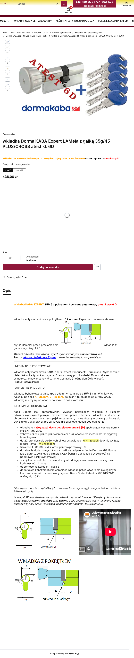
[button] (64, 4)
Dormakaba (9, 134)
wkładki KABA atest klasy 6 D (88, 32)
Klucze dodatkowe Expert (39, 357)
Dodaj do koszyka (48, 267)
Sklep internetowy (63, 653)
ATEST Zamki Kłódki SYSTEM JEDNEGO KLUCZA (25, 32)
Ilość (5, 252)
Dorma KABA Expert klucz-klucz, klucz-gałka (27, 36)
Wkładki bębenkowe (61, 32)
